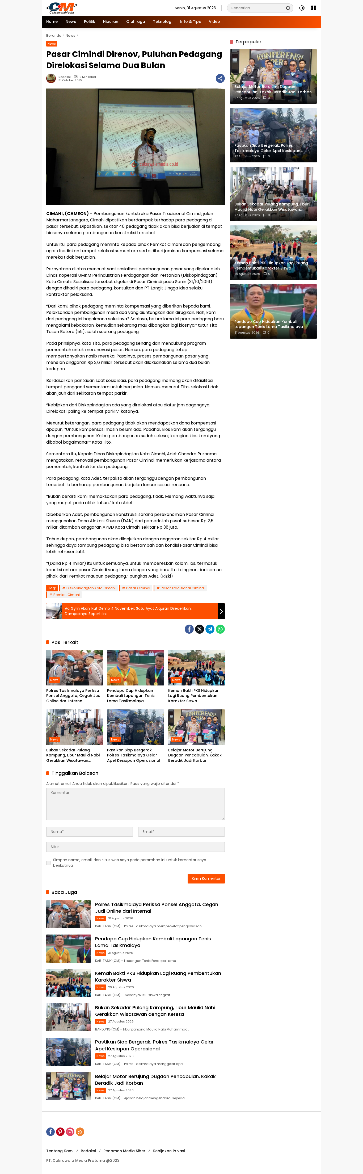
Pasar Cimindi (138, 588)
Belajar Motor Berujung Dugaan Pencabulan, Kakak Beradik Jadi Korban (195, 755)
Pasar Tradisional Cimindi (183, 588)
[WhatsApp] (220, 629)
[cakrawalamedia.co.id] (92, 7)
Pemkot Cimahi (66, 594)
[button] (288, 7)
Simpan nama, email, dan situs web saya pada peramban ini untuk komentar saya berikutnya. (129, 862)
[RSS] (80, 1131)
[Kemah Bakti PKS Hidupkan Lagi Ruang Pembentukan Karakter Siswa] (196, 667)
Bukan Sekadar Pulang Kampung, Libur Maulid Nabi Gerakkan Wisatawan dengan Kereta (73, 755)
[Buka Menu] (313, 8)
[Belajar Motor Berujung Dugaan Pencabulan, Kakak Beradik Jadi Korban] (196, 727)
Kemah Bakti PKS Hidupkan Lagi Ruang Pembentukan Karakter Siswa (194, 696)
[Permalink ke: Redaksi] (52, 78)
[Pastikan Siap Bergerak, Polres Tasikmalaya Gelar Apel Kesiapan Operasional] (135, 727)
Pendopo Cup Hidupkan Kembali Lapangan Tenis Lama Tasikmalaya (131, 696)
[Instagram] (70, 1131)
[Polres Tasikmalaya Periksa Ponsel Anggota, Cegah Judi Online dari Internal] (74, 667)
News (52, 43)
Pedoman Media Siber (124, 1151)
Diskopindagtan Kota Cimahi (91, 588)
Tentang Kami (59, 1151)
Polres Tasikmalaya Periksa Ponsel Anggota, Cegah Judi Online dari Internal (73, 696)
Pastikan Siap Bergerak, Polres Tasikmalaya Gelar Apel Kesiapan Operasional (133, 755)
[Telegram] (209, 629)
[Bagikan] (220, 78)
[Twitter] (199, 629)
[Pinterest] (60, 1131)
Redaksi (64, 76)
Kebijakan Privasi (169, 1151)
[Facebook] (189, 629)
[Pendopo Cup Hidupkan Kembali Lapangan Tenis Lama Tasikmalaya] (135, 667)
